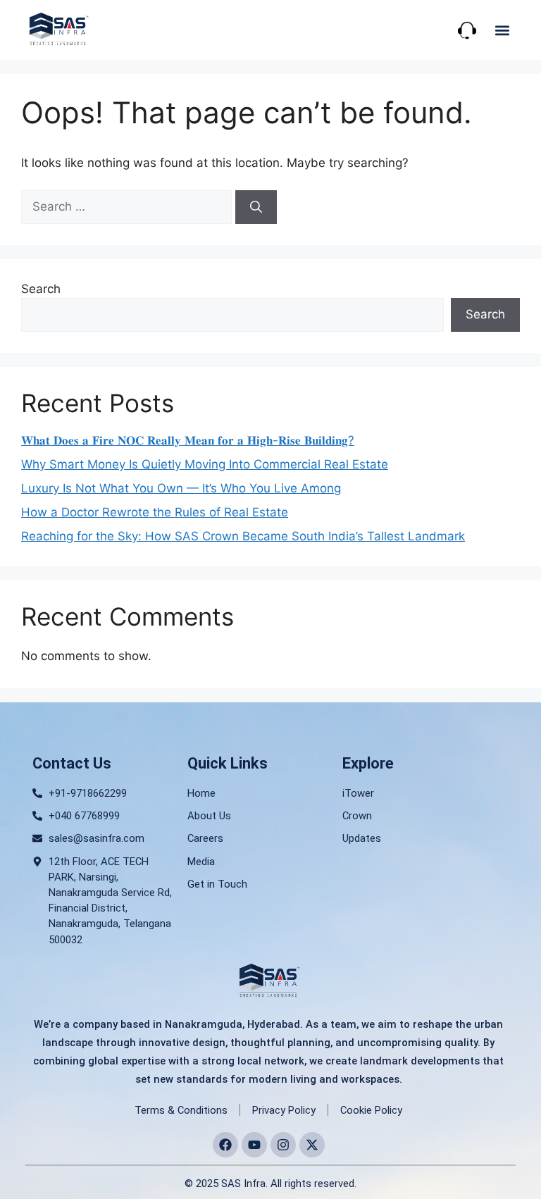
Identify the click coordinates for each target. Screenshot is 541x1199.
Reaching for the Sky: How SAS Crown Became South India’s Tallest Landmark (243, 536)
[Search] (256, 207)
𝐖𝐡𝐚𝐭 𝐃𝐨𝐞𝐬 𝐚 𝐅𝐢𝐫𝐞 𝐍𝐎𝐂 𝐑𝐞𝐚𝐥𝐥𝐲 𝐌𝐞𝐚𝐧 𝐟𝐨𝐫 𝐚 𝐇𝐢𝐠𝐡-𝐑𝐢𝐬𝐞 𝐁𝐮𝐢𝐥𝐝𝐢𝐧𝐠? (187, 440)
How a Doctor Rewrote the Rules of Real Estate (154, 512)
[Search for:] (128, 206)
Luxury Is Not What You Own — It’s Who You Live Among (181, 488)
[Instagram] (283, 1144)
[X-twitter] (312, 1144)
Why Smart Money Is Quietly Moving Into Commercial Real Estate (204, 464)
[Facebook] (225, 1144)
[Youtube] (254, 1144)
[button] (502, 30)
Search (41, 289)
